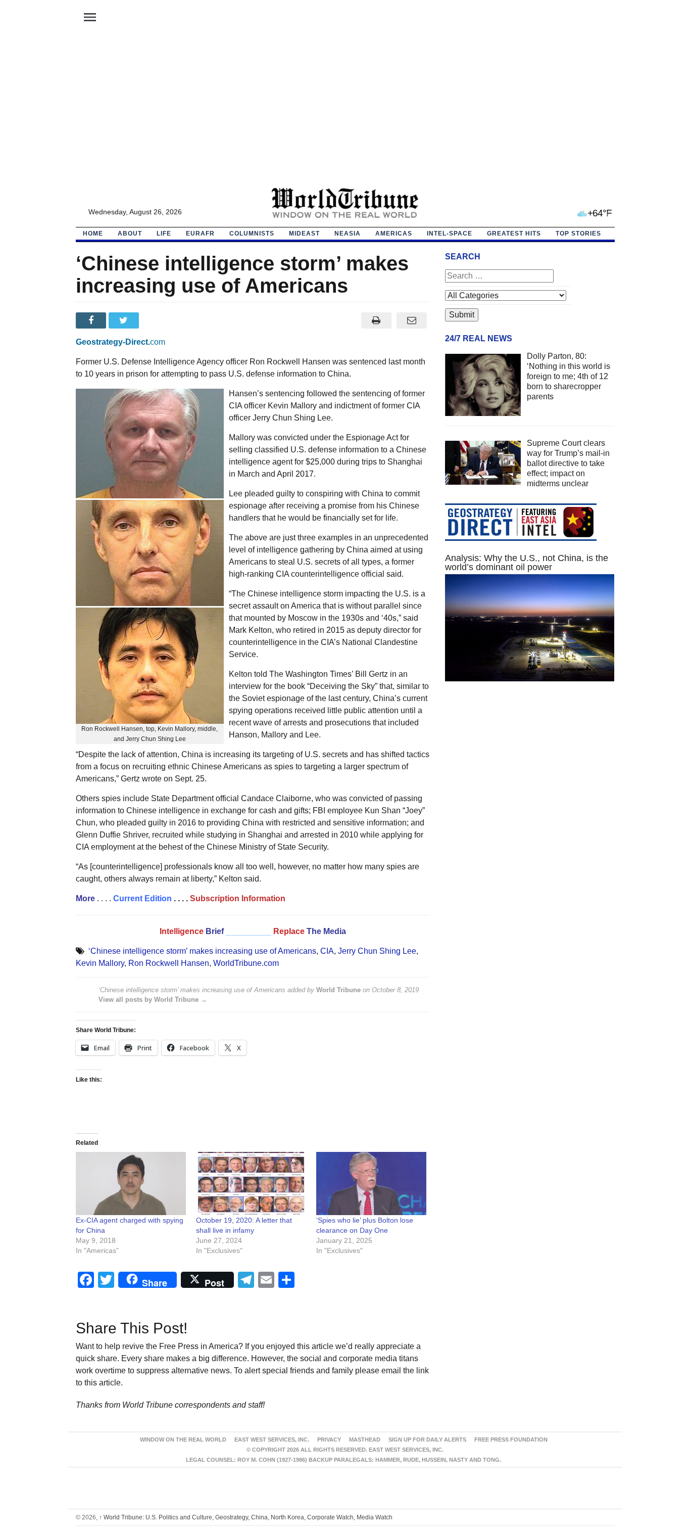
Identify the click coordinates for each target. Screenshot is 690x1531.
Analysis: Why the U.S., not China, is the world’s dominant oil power (526, 562)
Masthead (364, 1439)
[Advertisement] (345, 111)
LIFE (164, 233)
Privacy (329, 1439)
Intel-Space (449, 233)
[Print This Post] (376, 320)
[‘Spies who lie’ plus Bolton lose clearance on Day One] (371, 1183)
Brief (216, 931)
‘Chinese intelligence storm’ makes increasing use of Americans (202, 951)
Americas (393, 233)
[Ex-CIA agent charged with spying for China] (131, 1183)
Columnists (251, 233)
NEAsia (347, 233)
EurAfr (200, 233)
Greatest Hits (514, 233)
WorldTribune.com (246, 963)
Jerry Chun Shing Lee (377, 951)
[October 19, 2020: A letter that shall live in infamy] (251, 1183)
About (130, 233)
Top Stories (578, 233)
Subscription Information (237, 898)
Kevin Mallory (100, 963)
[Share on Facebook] (92, 320)
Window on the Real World (183, 1439)
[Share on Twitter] (125, 320)
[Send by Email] (412, 320)
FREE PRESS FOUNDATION (511, 1439)
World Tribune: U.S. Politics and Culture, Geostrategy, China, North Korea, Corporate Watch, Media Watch (245, 1517)
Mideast (304, 233)
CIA (327, 951)
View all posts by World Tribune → (152, 999)
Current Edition (142, 898)
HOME (93, 233)
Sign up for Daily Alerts (427, 1439)
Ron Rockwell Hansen (168, 963)
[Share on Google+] (157, 320)
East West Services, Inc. (271, 1439)
